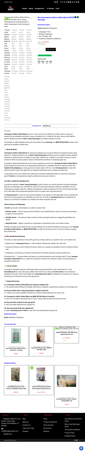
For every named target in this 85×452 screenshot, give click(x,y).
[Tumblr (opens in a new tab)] (66, 2)
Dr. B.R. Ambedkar (37, 385)
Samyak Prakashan (46, 346)
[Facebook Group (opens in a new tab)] (57, 2)
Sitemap (25, 431)
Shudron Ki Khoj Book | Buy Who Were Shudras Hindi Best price (41, 387)
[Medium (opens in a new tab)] (72, 2)
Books (41, 346)
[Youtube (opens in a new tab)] (68, 2)
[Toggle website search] (63, 8)
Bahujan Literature (37, 346)
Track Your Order (28, 428)
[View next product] (78, 17)
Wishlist (46, 431)
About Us (25, 422)
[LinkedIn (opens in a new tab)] (65, 2)
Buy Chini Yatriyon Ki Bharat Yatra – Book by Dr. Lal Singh (16, 349)
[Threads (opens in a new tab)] (59, 2)
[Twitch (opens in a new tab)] (74, 2)
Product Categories (50, 422)
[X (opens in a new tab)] (53, 2)
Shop (45, 419)
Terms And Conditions (72, 430)
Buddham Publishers (49, 28)
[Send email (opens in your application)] (70, 2)
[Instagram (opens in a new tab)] (63, 2)
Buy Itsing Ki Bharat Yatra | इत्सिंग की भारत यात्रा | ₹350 (41, 349)
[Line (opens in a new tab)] (76, 2)
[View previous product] (75, 17)
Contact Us (26, 425)
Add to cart (50, 49)
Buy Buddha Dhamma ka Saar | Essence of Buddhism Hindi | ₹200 (16, 387)
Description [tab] (36, 126)
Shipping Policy (70, 436)
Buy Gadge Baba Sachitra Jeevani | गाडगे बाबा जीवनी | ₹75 (67, 400)
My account (47, 428)
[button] (31, 18)
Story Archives (48, 425)
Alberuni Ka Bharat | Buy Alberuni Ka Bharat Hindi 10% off (66, 333)
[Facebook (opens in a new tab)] (55, 2)
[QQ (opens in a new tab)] (78, 2)
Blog (24, 419)
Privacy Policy (69, 433)
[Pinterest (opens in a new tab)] (61, 2)
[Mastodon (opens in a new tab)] (80, 2)
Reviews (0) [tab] (47, 126)
